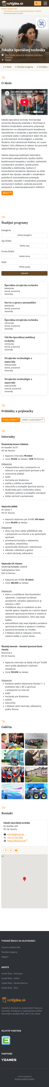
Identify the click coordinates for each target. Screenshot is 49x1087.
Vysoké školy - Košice (10, 978)
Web (7, 193)
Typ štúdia (6, 241)
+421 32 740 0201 (15, 837)
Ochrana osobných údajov (24, 1079)
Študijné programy (25, 67)
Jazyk (3, 262)
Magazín (4, 957)
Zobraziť (24, 273)
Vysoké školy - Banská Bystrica (14, 983)
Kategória (6, 230)
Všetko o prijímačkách (31, 420)
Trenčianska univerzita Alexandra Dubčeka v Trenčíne (22, 11)
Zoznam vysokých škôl (9, 9)
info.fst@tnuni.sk (15, 834)
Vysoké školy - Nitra (9, 988)
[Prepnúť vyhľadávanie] (37, 3)
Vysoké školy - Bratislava (12, 973)
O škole (8, 67)
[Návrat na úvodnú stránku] (12, 3)
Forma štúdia (7, 251)
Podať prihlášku (10, 420)
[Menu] (45, 3)
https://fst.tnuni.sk (16, 841)
